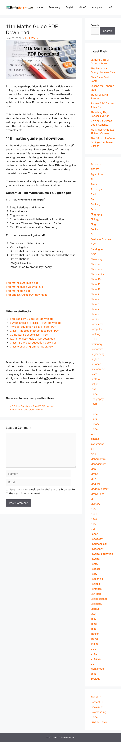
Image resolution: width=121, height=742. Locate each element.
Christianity (97, 274)
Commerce (97, 324)
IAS (110, 7)
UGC (93, 648)
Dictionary (96, 344)
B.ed (93, 194)
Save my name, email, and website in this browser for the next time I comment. (42, 491)
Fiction (94, 384)
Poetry (94, 563)
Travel (94, 638)
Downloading (98, 712)
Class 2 (95, 294)
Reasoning (54, 7)
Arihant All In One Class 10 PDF (26, 409)
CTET (94, 339)
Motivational (98, 493)
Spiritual (95, 608)
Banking (95, 204)
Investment (97, 444)
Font (93, 389)
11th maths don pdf (18, 290)
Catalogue (97, 249)
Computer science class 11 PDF (29, 334)
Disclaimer (97, 707)
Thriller (95, 633)
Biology (95, 219)
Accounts (96, 164)
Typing (94, 643)
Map (93, 468)
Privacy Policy (99, 722)
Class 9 (95, 314)
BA (92, 199)
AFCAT (95, 169)
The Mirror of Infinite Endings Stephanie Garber (103, 142)
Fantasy (95, 379)
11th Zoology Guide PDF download (31, 318)
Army (94, 184)
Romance (96, 588)
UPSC (94, 653)
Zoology (95, 678)
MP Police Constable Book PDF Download (31, 406)
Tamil (94, 623)
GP (92, 409)
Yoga (94, 673)
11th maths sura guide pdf (22, 282)
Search (95, 25)
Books (94, 229)
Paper (94, 533)
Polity (94, 573)
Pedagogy (97, 538)
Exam (94, 374)
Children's (96, 269)
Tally (93, 618)
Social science (99, 598)
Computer (97, 7)
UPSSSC (96, 658)
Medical (95, 483)
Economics (97, 349)
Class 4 (95, 299)
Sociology (96, 603)
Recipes (95, 583)
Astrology (96, 189)
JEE (93, 449)
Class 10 (96, 279)
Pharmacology (99, 543)
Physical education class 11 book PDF (33, 326)
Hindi (94, 419)
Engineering (97, 354)
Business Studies (101, 239)
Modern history (99, 488)
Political (95, 568)
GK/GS (82, 7)
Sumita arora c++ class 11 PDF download (35, 322)
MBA (93, 478)
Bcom (94, 209)
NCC (93, 508)
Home (94, 429)
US (92, 663)
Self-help (96, 593)
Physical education (102, 553)
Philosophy (97, 548)
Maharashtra (98, 459)
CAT (93, 244)
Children (95, 264)
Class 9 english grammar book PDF (32, 346)
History (95, 424)
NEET (94, 513)
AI (92, 179)
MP (92, 498)
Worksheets (97, 668)
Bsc (93, 234)
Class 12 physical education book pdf (33, 342)
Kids (93, 454)
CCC (93, 254)
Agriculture (97, 174)
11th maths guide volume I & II (24, 286)
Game (94, 394)
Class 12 (95, 289)
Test (93, 628)
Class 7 (95, 309)
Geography (97, 399)
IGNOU (95, 439)
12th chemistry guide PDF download (32, 338)
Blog (93, 224)
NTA (93, 523)
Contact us (97, 702)
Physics (95, 558)
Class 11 (95, 284)
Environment (98, 369)
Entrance (96, 364)
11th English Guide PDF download (27, 294)
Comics (95, 319)
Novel (94, 518)
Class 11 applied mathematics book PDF (34, 330)
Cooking (95, 334)
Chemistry (97, 259)
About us (96, 697)
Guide (94, 414)
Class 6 (95, 304)
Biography (96, 214)
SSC (93, 613)
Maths (40, 7)
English (69, 7)
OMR (93, 528)
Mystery (95, 503)
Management (98, 464)
